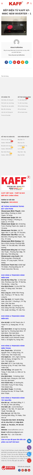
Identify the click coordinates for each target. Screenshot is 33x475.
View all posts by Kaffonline (16, 55)
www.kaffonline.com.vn (15, 430)
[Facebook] (6, 62)
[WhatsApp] (26, 62)
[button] (13, 295)
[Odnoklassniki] (22, 62)
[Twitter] (10, 62)
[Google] (14, 62)
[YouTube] (29, 470)
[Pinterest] (18, 62)
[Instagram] (26, 470)
